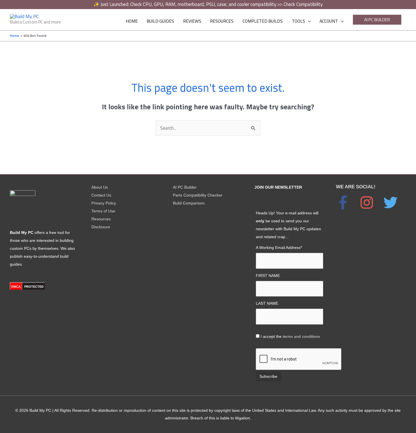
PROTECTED (34, 286)
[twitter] (393, 202)
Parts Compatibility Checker (197, 195)
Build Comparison (189, 203)
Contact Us (101, 195)
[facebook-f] (347, 202)
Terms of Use (103, 211)
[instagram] (371, 202)
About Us (99, 187)
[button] (377, 20)
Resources (101, 219)
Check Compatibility (303, 4)
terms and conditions (301, 336)
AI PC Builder (185, 187)
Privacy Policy (103, 203)
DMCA (16, 286)
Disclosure (100, 227)
